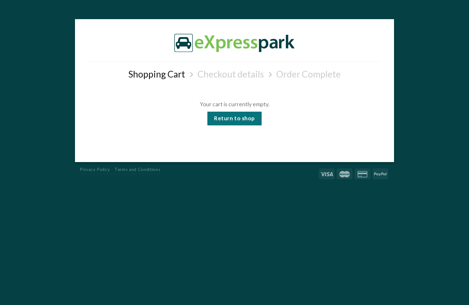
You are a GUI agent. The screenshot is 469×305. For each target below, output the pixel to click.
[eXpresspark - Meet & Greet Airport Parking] (234, 42)
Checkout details (230, 74)
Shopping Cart (156, 74)
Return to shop (234, 118)
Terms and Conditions (137, 169)
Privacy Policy (95, 169)
